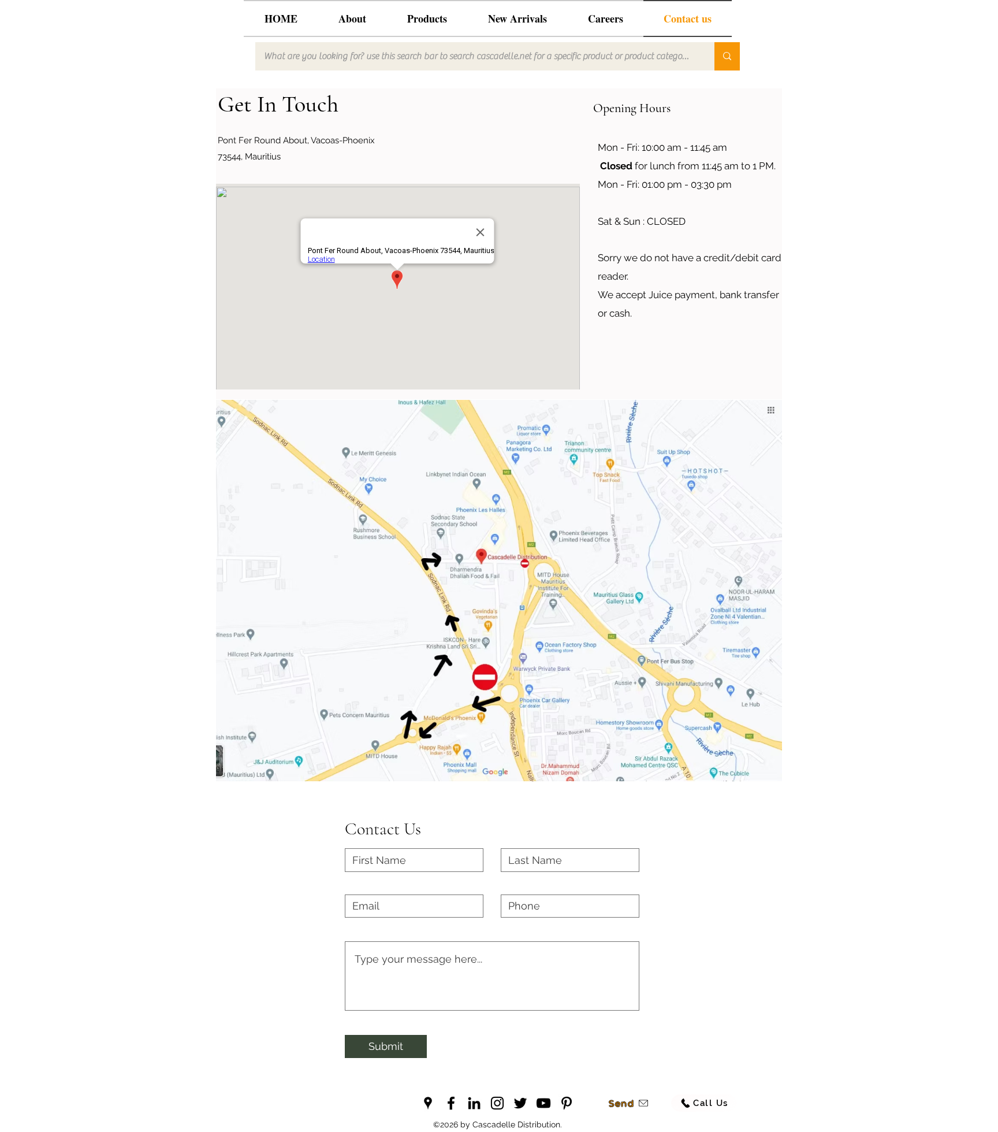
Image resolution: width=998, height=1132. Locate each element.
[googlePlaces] (428, 1103)
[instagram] (497, 1103)
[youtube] (543, 1103)
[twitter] (520, 1103)
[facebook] (451, 1103)
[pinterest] (566, 1103)
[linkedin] (474, 1103)
